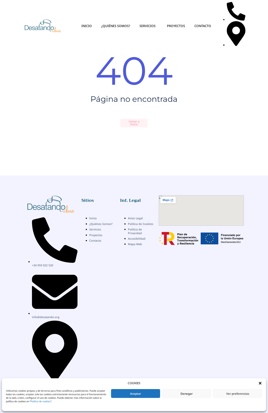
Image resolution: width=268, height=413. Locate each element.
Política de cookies (41, 401)
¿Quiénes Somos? (115, 26)
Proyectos (176, 26)
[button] (260, 383)
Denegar (186, 394)
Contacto (202, 26)
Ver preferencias (237, 394)
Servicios (147, 26)
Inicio (86, 26)
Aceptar (135, 394)
